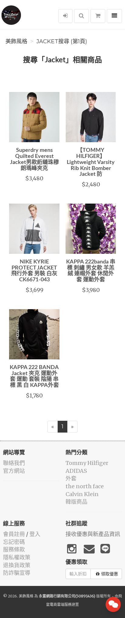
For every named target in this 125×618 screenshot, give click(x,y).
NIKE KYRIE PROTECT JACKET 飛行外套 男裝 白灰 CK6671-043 (34, 271)
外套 (71, 478)
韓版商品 (76, 501)
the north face (85, 486)
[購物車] (97, 16)
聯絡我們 (14, 462)
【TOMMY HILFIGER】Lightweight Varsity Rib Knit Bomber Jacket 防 (91, 162)
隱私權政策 (16, 557)
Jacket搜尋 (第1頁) (61, 41)
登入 (34, 534)
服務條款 (14, 549)
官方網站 (14, 470)
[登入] (65, 16)
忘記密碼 (14, 541)
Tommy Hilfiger (87, 462)
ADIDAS (76, 470)
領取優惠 (109, 574)
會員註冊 (14, 534)
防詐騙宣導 (16, 572)
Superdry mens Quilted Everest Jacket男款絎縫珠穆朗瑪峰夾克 (34, 159)
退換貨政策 (16, 565)
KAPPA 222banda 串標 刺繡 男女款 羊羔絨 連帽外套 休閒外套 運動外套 (90, 271)
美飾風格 (16, 41)
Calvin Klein (82, 494)
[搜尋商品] (81, 16)
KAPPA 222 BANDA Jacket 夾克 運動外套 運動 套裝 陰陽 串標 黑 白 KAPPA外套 (34, 376)
